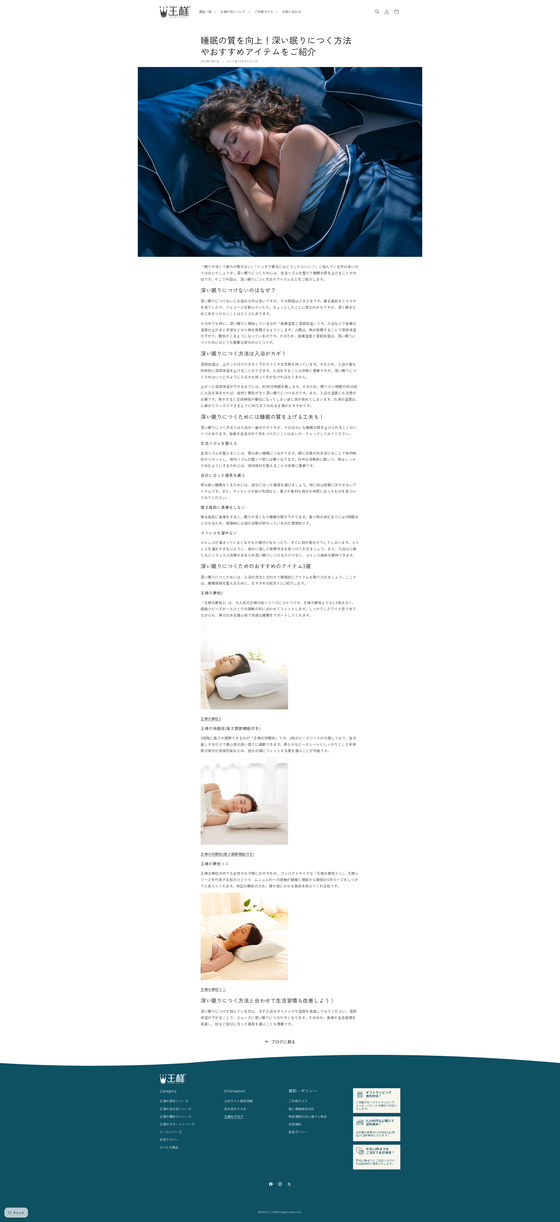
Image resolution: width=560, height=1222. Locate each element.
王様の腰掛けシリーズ (175, 1116)
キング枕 (272, 1212)
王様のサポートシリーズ (177, 1124)
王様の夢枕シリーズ (174, 1101)
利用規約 (295, 1124)
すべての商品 (169, 1147)
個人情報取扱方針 (301, 1109)
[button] (207, 11)
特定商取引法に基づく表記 (308, 1116)
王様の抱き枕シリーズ (175, 1109)
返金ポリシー (298, 1132)
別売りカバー (169, 1139)
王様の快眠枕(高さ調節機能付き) (227, 854)
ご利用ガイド (298, 1101)
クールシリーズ (171, 1132)
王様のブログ (233, 1116)
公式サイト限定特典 (238, 1101)
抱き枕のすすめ (235, 1109)
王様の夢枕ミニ (213, 989)
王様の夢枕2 (211, 718)
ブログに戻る (283, 1041)
